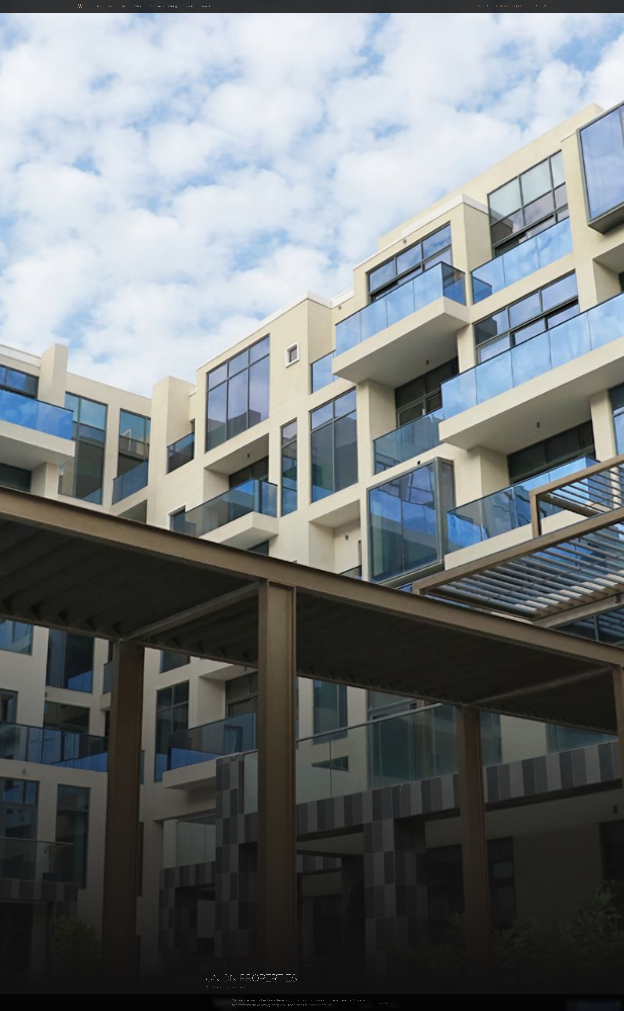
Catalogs (173, 6)
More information (320, 1005)
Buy (99, 6)
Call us (516, 6)
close (384, 1002)
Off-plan (137, 6)
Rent (111, 6)
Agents (189, 6)
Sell (124, 6)
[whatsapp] (489, 6)
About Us (206, 6)
